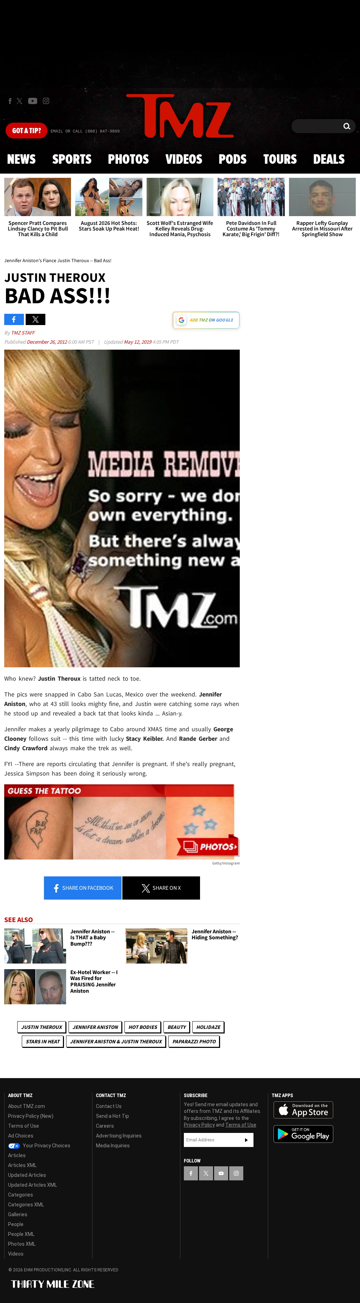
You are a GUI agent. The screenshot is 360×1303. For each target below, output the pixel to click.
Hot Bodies (142, 1027)
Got (26, 131)
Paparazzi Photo (194, 1041)
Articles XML (22, 1165)
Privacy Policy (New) (30, 1116)
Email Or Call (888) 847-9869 (85, 131)
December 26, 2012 (47, 341)
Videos (184, 159)
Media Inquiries (113, 1145)
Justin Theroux (41, 1027)
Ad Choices (20, 1136)
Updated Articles (27, 1175)
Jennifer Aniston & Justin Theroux (116, 1041)
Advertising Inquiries (119, 1136)
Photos (128, 159)
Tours (280, 159)
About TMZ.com (26, 1106)
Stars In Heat (42, 1041)
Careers (105, 1126)
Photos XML (22, 1244)
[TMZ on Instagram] (46, 100)
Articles (17, 1155)
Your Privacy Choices (46, 1145)
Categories (20, 1195)
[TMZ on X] (20, 101)
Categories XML (26, 1204)
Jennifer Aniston (95, 1027)
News (21, 159)
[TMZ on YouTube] (221, 1173)
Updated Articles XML (32, 1185)
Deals (329, 159)
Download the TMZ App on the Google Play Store (303, 1134)
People (16, 1224)
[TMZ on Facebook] (10, 101)
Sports (71, 159)
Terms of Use (23, 1126)
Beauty (176, 1027)
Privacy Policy (199, 1125)
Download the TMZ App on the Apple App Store (303, 1110)
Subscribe (246, 1140)
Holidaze (208, 1027)
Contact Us (109, 1106)
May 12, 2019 (138, 341)
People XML (21, 1234)
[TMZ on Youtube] (32, 101)
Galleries (17, 1214)
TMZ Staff (22, 332)
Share (87, 887)
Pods (232, 159)
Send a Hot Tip (112, 1116)
